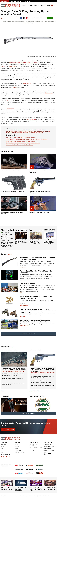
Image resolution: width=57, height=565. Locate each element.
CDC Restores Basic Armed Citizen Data (35, 320)
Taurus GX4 (21, 371)
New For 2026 (33, 5)
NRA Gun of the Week (20, 452)
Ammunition (25, 305)
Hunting (26, 132)
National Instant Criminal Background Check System (18, 131)
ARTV (2, 391)
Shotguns (10, 130)
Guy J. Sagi (40, 132)
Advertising (3, 444)
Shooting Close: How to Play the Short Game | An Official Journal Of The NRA (35, 242)
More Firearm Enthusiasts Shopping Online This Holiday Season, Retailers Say (27, 139)
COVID (8, 100)
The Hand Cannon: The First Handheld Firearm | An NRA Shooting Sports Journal (42, 377)
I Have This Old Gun (35, 350)
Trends (45, 131)
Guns (24, 267)
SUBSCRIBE (8, 429)
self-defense (10, 108)
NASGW (14, 87)
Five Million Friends (27, 283)
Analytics (20, 130)
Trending (15, 130)
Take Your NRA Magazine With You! (6, 488)
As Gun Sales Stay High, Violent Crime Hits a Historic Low (36, 272)
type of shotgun (27, 83)
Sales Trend (41, 131)
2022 (7, 130)
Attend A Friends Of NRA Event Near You (49, 488)
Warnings (25, 496)
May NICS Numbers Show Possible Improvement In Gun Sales (23, 143)
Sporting (22, 132)
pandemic (3, 66)
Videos (16, 448)
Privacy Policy (3, 496)
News (23, 5)
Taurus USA (4, 371)
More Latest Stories (34, 334)
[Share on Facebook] (21, 17)
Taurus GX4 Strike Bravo (13, 371)
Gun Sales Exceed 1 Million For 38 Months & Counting (20, 137)
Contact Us (3, 446)
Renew (15, 1)
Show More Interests (36, 413)
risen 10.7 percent (31, 119)
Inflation (31, 132)
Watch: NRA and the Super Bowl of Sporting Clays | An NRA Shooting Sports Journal (13, 374)
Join (12, 1)
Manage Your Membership (49, 450)
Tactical (11, 132)
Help (2, 450)
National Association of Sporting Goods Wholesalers (23, 63)
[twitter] (24, 17)
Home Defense (16, 132)
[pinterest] (27, 17)
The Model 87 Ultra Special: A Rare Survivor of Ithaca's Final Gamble (37, 258)
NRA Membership (47, 444)
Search (2, 452)
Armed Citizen (23, 280)
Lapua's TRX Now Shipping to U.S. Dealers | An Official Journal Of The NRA (49, 242)
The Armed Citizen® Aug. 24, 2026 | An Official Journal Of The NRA (21, 242)
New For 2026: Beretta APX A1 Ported (34, 309)
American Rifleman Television (10, 350)
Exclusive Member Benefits (49, 446)
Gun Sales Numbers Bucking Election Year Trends (19, 145)
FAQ (2, 448)
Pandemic (35, 132)
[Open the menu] (51, 5)
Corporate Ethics (18, 496)
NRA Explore (32, 451)
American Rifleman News (37, 396)
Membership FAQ (47, 448)
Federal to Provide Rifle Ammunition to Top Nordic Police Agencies (36, 297)
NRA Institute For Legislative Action (36, 448)
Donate (19, 1)
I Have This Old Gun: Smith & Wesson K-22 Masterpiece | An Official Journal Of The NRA (42, 369)
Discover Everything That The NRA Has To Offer (36, 489)
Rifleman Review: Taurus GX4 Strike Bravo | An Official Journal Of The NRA (14, 369)
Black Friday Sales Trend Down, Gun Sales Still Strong (20, 141)
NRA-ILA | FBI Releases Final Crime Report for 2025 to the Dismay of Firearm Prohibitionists (7, 244)
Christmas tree (49, 93)
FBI (34, 131)
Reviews (41, 5)
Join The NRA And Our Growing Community (20, 489)
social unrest (12, 66)
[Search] (54, 5)
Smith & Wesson (43, 372)
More (9, 254)
